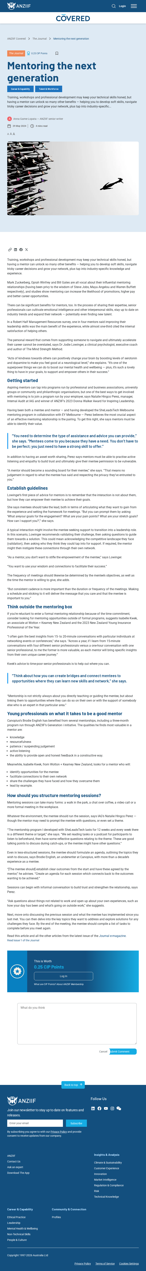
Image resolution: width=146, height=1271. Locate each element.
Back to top (71, 1084)
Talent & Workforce (48, 89)
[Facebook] (21, 250)
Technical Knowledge (106, 1196)
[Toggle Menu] (134, 6)
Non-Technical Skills (18, 1234)
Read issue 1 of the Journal (23, 940)
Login (122, 6)
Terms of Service (105, 1263)
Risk (96, 1191)
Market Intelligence (105, 1179)
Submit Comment (119, 1051)
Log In (63, 976)
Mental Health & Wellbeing (22, 1228)
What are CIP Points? (45, 984)
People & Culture (17, 1239)
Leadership (13, 1222)
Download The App (18, 1172)
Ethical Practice (16, 1217)
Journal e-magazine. (112, 936)
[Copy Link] (10, 250)
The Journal (40, 38)
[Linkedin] (15, 250)
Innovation (100, 1173)
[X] (26, 250)
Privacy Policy (59, 1131)
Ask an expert (15, 1167)
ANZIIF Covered (16, 38)
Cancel (103, 1051)
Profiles (56, 1217)
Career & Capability (20, 89)
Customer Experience (106, 1168)
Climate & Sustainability (108, 1162)
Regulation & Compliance (109, 1185)
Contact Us (13, 1161)
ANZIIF (11, 1155)
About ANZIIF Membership (70, 984)
